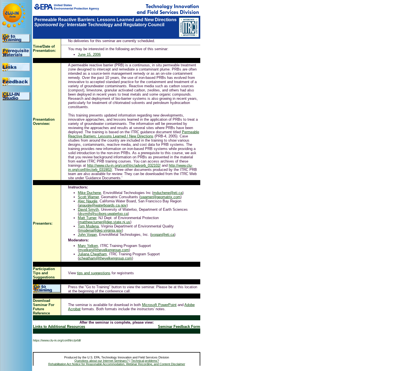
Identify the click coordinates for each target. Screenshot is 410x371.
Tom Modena (88, 226)
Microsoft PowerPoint (159, 305)
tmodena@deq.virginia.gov (100, 230)
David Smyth (88, 209)
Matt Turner (87, 218)
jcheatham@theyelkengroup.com (105, 258)
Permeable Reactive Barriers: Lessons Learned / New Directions (133, 134)
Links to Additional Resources (59, 326)
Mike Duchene (89, 193)
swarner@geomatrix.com (160, 197)
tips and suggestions (93, 273)
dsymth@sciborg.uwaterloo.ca (103, 214)
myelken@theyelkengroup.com (104, 250)
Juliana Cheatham (92, 254)
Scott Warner (88, 197)
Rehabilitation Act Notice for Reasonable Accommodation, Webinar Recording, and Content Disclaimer (116, 364)
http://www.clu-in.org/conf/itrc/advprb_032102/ (124, 165)
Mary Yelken (88, 246)
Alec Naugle (87, 201)
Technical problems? (145, 360)
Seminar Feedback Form (179, 326)
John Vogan (87, 234)
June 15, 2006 (89, 54)
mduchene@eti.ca (167, 193)
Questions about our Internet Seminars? (101, 360)
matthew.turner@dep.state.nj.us (104, 222)
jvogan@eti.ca (162, 234)
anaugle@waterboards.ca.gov (103, 205)
